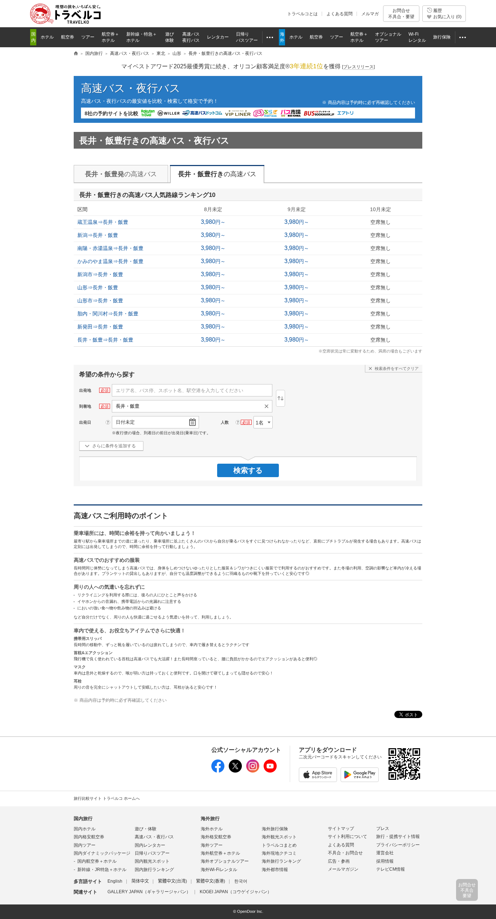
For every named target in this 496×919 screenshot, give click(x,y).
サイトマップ (341, 828)
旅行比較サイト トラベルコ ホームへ (107, 798)
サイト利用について (347, 836)
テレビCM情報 (390, 869)
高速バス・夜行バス (130, 88)
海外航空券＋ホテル (220, 853)
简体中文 (140, 881)
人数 (225, 422)
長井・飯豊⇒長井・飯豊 (105, 340)
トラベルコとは (302, 14)
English (114, 881)
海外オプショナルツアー (225, 861)
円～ (213, 222)
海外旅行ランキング (281, 861)
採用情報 (385, 861)
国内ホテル (84, 828)
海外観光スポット (279, 836)
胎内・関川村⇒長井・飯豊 (107, 314)
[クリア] (268, 406)
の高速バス (121, 174)
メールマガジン (343, 869)
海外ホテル (212, 828)
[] (358, 66)
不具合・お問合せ (345, 852)
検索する (248, 470)
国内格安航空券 (89, 836)
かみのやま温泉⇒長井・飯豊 (110, 261)
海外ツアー (212, 845)
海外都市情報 (275, 869)
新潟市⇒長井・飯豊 (100, 274)
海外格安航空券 (216, 836)
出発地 (85, 390)
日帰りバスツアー (152, 853)
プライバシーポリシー (398, 844)
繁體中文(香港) (210, 881)
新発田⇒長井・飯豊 (100, 327)
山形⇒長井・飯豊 (97, 287)
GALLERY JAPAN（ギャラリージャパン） (149, 891)
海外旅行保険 (275, 828)
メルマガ (370, 14)
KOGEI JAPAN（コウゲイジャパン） (236, 891)
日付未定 (125, 422)
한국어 (240, 881)
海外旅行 (210, 818)
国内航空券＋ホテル (97, 861)
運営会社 (385, 852)
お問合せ (401, 13)
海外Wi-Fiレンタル (219, 869)
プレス (382, 828)
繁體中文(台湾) (172, 881)
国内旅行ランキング (154, 869)
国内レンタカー (150, 845)
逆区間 (280, 398)
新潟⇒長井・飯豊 (97, 235)
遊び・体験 (145, 828)
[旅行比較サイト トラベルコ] (76, 53)
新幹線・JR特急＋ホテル (101, 869)
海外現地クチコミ (279, 853)
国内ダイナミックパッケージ (102, 853)
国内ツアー (84, 845)
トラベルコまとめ (279, 845)
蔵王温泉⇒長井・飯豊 (102, 222)
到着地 (85, 406)
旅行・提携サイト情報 (398, 836)
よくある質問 (339, 14)
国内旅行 (83, 818)
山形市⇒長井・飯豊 (100, 300)
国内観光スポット (152, 861)
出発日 (85, 422)
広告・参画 (339, 861)
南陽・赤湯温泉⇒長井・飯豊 (110, 248)
